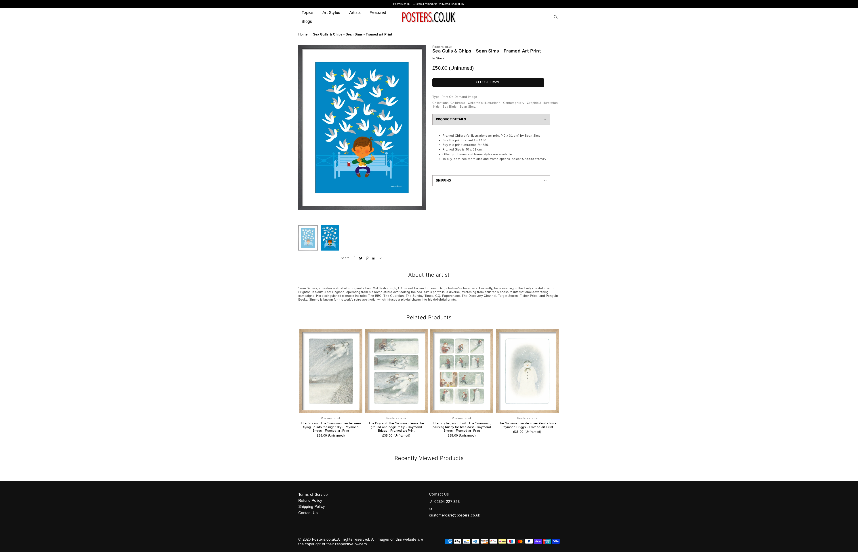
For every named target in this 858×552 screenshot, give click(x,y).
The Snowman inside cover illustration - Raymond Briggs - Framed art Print (527, 425)
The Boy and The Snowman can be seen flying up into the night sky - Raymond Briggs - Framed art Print (331, 427)
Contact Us (308, 513)
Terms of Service (313, 494)
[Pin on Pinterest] (367, 258)
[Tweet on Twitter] (360, 258)
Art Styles (331, 12)
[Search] (556, 17)
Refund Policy (310, 500)
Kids (436, 106)
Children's (457, 103)
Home (302, 34)
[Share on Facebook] (354, 258)
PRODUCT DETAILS (451, 119)
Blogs (307, 21)
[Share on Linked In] (374, 258)
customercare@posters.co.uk (454, 515)
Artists (355, 12)
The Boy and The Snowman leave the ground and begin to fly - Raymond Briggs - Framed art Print (396, 427)
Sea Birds (449, 106)
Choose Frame (488, 82)
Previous (302, 134)
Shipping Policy (311, 506)
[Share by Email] (380, 258)
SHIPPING (443, 180)
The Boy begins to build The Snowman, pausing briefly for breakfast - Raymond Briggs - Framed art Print (462, 427)
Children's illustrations (484, 103)
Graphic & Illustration (542, 103)
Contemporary (513, 103)
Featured (378, 12)
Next (422, 134)
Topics (307, 12)
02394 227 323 (447, 502)
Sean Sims (467, 106)
